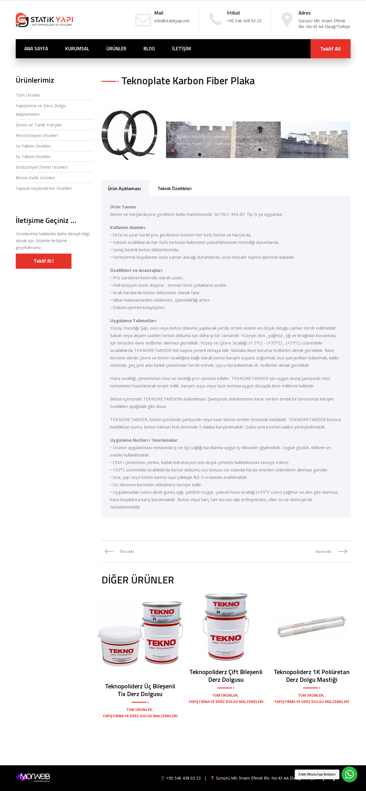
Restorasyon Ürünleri (37, 135)
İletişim (181, 48)
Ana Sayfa (36, 48)
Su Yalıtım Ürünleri (33, 156)
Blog (149, 48)
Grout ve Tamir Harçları (39, 124)
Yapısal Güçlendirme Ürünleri (44, 188)
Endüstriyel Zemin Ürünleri (41, 167)
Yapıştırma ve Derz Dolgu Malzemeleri (41, 110)
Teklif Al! (330, 49)
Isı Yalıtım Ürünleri (33, 146)
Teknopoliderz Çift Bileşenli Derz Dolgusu (225, 675)
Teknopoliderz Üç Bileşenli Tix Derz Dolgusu (140, 689)
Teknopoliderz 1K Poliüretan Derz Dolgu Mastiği (312, 675)
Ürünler (116, 48)
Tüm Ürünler (28, 95)
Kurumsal (77, 48)
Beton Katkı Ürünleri (35, 177)
